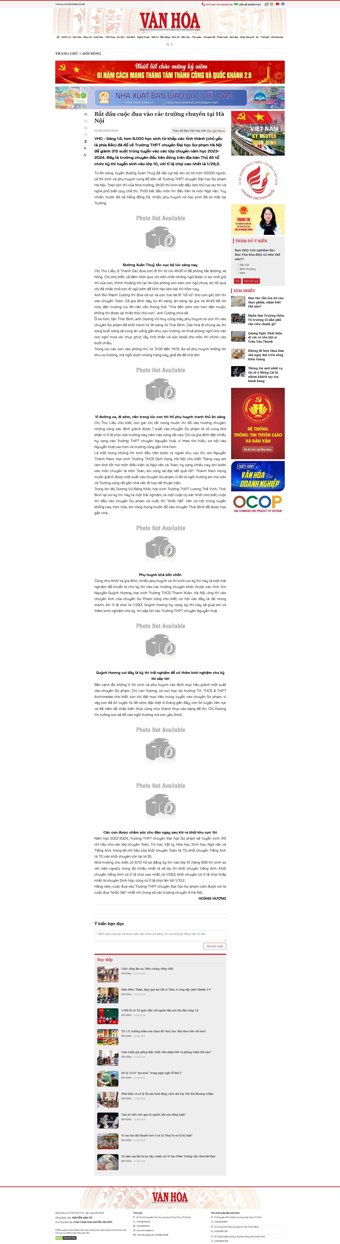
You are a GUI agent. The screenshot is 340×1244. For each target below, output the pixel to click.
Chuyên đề (209, 37)
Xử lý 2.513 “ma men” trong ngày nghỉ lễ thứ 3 (151, 1073)
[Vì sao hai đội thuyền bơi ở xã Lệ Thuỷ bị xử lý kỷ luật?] (107, 1141)
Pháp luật (222, 37)
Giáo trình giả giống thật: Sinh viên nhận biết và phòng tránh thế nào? (166, 1052)
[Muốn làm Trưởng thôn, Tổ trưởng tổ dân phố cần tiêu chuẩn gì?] (238, 318)
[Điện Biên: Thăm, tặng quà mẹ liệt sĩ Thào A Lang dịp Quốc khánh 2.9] (107, 995)
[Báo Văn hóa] (170, 20)
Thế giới (264, 37)
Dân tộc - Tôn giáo (191, 37)
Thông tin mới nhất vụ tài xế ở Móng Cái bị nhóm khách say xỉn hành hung (265, 374)
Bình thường (248, 269)
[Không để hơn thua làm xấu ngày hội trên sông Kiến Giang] (238, 354)
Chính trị (66, 37)
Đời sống (165, 37)
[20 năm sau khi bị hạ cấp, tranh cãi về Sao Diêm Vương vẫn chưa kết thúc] (107, 1162)
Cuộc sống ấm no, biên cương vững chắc (147, 968)
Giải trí (154, 37)
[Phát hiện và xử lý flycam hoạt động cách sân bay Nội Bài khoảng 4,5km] (107, 1100)
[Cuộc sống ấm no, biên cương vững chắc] (107, 975)
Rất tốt (244, 265)
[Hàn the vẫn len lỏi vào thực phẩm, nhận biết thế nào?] (238, 301)
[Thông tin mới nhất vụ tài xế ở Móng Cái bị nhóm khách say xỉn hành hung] (238, 371)
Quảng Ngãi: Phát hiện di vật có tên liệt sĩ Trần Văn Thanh (265, 337)
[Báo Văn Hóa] (170, 1196)
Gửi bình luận (215, 946)
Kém (242, 273)
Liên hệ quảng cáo (250, 4)
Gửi (237, 281)
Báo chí (87, 37)
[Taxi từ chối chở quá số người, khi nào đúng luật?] (107, 1120)
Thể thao (110, 37)
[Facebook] (85, 114)
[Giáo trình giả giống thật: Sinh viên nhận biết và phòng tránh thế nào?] (107, 1058)
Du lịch (121, 37)
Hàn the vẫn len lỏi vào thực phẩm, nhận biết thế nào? (266, 302)
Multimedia (277, 37)
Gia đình (131, 37)
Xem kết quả (251, 281)
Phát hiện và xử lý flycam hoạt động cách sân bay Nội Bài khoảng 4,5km (167, 1093)
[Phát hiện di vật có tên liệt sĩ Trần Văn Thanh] (238, 336)
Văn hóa (77, 37)
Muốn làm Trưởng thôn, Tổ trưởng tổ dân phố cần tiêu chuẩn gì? (266, 319)
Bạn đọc (234, 37)
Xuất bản (98, 37)
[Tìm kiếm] (168, 44)
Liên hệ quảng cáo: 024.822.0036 (152, 1234)
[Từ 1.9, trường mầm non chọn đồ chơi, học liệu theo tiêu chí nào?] (107, 1037)
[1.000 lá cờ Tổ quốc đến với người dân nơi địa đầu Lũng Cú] (107, 1016)
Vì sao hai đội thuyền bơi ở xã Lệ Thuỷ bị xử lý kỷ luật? (156, 1135)
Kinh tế (175, 37)
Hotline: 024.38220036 (219, 4)
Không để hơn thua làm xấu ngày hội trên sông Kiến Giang (266, 354)
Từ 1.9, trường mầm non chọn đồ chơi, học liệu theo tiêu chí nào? (163, 1031)
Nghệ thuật (143, 37)
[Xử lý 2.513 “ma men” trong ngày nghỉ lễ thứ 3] (107, 1079)
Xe (257, 37)
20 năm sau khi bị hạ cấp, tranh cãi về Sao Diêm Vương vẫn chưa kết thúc (168, 1156)
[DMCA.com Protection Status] (66, 1237)
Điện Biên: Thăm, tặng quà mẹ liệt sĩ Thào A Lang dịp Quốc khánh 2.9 (166, 989)
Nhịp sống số (247, 37)
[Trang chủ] (58, 37)
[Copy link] (85, 134)
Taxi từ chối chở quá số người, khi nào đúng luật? (153, 1114)
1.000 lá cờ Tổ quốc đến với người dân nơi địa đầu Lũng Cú (160, 1010)
